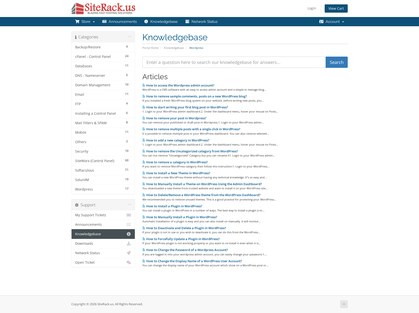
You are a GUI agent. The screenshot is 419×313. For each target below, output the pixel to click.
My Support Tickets (90, 215)
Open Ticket (85, 262)
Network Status (204, 21)
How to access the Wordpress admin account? (179, 85)
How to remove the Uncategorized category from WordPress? (191, 151)
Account (333, 21)
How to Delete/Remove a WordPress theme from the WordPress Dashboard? (202, 195)
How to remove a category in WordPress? (176, 162)
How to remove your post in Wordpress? (175, 118)
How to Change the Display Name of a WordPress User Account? (193, 261)
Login (311, 8)
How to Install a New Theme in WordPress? (177, 173)
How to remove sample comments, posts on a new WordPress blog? (196, 96)
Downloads (84, 243)
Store (86, 21)
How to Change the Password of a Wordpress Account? (186, 250)
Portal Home (150, 48)
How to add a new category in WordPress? (177, 140)
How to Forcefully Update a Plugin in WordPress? (182, 239)
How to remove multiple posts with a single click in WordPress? (192, 129)
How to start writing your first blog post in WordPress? (186, 107)
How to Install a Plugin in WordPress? (173, 206)
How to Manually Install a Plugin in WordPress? (181, 217)
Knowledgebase (163, 21)
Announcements (122, 21)
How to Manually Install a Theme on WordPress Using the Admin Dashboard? (203, 184)
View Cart (336, 8)
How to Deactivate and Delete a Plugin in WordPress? (185, 228)
